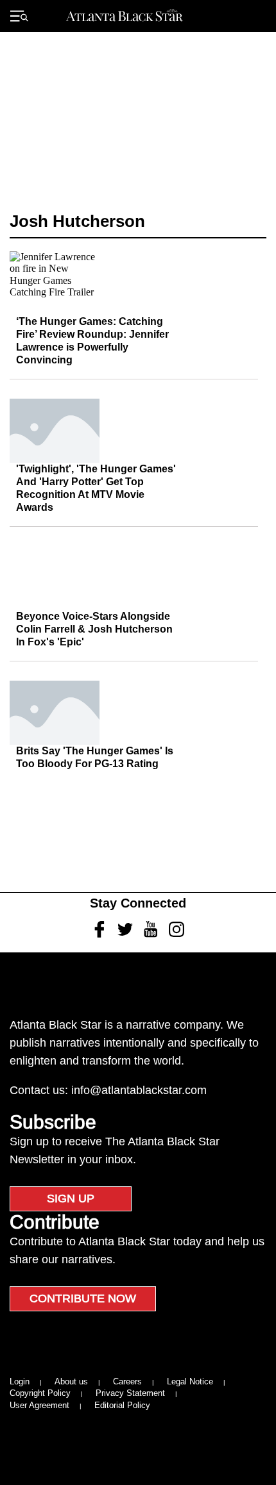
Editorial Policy (122, 1405)
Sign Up (70, 1198)
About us (71, 1381)
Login (20, 1381)
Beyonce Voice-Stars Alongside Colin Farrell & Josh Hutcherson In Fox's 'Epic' (94, 629)
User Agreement (39, 1405)
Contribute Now (83, 1298)
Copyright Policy (40, 1393)
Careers (127, 1381)
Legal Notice (190, 1381)
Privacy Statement (130, 1393)
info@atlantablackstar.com (139, 1090)
